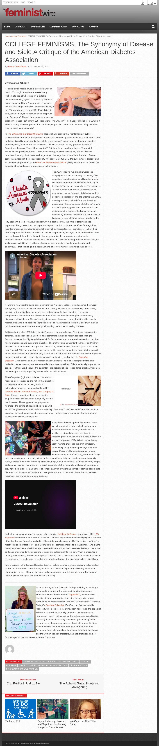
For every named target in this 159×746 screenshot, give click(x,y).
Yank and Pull (12, 721)
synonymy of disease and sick (22, 669)
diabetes (85, 662)
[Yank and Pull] (20, 718)
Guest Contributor (17, 66)
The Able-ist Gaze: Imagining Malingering (79, 685)
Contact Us (78, 26)
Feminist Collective (54, 605)
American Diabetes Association (51, 162)
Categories (21, 26)
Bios (23, 2)
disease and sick (78, 665)
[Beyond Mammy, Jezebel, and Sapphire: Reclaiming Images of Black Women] (52, 718)
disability (11, 665)
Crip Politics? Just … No (23, 683)
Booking (93, 26)
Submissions (38, 26)
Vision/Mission (10, 2)
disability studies (47, 665)
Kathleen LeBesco (67, 534)
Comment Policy (58, 26)
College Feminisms (18, 36)
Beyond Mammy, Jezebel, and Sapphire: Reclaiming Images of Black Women (51, 724)
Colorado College (68, 662)
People (31, 2)
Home (7, 26)
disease (63, 665)
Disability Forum (27, 665)
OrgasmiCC (74, 594)
